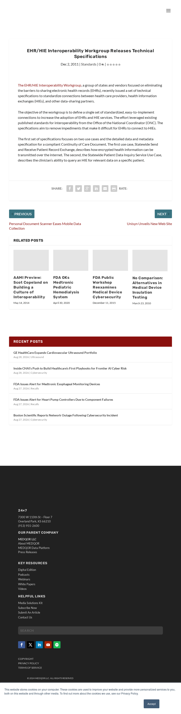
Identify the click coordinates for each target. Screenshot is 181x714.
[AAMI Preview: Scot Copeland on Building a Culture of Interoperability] (31, 260)
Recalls (35, 388)
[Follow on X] (30, 644)
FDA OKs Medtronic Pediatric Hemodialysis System (66, 287)
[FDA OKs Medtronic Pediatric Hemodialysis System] (71, 260)
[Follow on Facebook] (21, 644)
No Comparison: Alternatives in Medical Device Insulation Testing (147, 287)
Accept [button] (151, 704)
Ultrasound (37, 357)
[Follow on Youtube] (48, 644)
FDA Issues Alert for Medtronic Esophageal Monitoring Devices (56, 384)
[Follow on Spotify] (56, 644)
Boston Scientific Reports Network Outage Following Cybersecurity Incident (65, 415)
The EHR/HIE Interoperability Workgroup (49, 85)
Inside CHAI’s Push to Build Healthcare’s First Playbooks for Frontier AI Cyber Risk (70, 368)
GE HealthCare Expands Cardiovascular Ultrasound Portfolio (55, 352)
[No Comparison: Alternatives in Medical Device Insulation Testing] (150, 260)
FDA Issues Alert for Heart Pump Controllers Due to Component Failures (63, 399)
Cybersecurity (39, 372)
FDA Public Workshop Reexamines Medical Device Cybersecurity (107, 287)
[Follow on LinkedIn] (39, 644)
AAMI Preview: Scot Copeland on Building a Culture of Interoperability (30, 287)
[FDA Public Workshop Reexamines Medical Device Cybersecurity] (110, 260)
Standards (88, 64)
